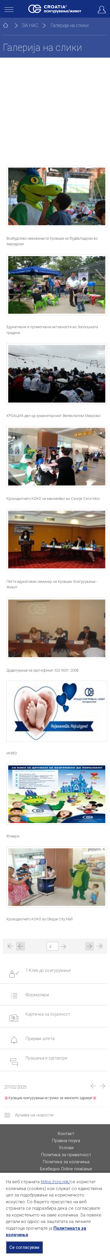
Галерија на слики (70, 25)
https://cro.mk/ (55, 1181)
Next (102, 1086)
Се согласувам (24, 1247)
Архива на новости (33, 1115)
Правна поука (66, 1140)
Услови (66, 1147)
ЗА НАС (30, 25)
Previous (93, 1086)
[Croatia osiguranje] (55, 9)
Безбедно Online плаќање (66, 1168)
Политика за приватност (66, 1154)
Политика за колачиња (66, 1161)
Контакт (66, 1133)
